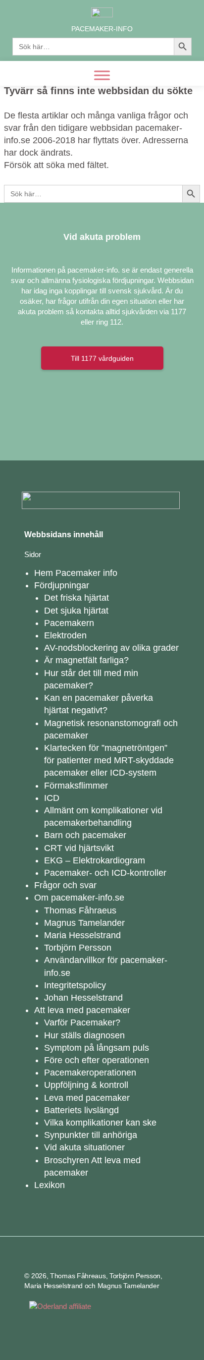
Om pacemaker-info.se (79, 898)
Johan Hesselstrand (83, 998)
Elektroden (65, 635)
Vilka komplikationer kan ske (100, 1123)
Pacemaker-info (102, 29)
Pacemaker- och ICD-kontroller (105, 873)
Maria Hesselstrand (82, 935)
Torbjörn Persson (77, 948)
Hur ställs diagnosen (84, 1035)
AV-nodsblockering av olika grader (111, 648)
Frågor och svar (65, 885)
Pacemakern (69, 623)
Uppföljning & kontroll (86, 1085)
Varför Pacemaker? (82, 1022)
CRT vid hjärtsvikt (79, 848)
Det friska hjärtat (76, 598)
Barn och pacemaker (85, 835)
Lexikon (49, 1185)
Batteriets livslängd (81, 1110)
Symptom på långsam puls (96, 1048)
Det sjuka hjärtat (76, 611)
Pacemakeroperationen (90, 1072)
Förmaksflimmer (76, 786)
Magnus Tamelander (84, 923)
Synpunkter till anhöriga (90, 1135)
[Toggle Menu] (102, 75)
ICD (51, 798)
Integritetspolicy (75, 985)
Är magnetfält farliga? (86, 660)
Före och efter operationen (96, 1060)
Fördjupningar (61, 585)
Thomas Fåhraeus (80, 910)
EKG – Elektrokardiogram (94, 860)
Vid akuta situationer (84, 1147)
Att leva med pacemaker (82, 1010)
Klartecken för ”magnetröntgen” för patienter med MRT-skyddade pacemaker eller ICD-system (109, 760)
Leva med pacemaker (87, 1098)
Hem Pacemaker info (75, 573)
